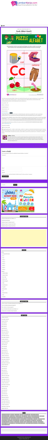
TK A (29, 29)
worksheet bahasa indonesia (20, 423)
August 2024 (4, 321)
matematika (35, 419)
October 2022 (4, 361)
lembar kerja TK (29, 419)
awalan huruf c (8, 129)
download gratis (37, 129)
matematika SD (4, 420)
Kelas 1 (3, 259)
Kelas (3, 252)
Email (3, 170)
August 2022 (4, 364)
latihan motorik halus (35, 416)
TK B (3, 257)
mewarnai (11, 421)
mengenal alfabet (38, 130)
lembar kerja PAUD (23, 419)
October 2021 (4, 382)
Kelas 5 (3, 267)
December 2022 (5, 357)
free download (12, 416)
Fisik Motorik (24, 29)
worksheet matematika (5, 424)
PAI (3, 290)
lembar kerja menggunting (15, 419)
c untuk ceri (27, 129)
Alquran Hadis (5, 275)
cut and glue (17, 414)
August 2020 (4, 408)
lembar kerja (9, 130)
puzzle (18, 131)
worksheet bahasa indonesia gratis (31, 423)
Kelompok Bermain (6, 253)
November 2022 (5, 359)
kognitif (29, 416)
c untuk (13, 129)
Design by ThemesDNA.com (24, 438)
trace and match (29, 421)
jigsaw (44, 129)
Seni (3, 294)
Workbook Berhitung (6, 220)
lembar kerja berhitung (27, 417)
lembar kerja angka (20, 417)
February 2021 (4, 397)
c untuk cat (22, 129)
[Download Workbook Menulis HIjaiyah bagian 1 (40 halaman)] (26, 211)
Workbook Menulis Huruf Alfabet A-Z (9, 218)
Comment (4, 155)
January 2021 (4, 399)
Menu (4, 25)
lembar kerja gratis (31, 130)
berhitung (12, 414)
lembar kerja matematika (6, 419)
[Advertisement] (24, 15)
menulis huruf (13, 131)
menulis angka (33, 420)
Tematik (3, 296)
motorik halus (16, 421)
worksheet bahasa (12, 423)
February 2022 (4, 375)
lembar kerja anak (15, 130)
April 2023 (4, 350)
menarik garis (10, 420)
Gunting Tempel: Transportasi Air (8, 222)
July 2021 (3, 388)
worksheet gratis (41, 423)
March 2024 (4, 330)
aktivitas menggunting (5, 414)
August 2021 (4, 386)
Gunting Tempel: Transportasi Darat (8, 225)
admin (17, 33)
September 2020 (5, 406)
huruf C (41, 129)
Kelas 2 (3, 261)
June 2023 (4, 346)
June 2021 (4, 390)
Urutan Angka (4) (10, 307)
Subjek (3, 271)
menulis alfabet (8, 131)
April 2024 (4, 328)
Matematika (4, 288)
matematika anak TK (41, 419)
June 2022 (4, 368)
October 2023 (4, 339)
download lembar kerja (34, 414)
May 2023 (4, 348)
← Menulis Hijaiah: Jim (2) (6, 146)
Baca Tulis (19, 29)
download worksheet (5, 416)
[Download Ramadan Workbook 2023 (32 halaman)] (10, 211)
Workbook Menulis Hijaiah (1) (10, 305)
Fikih (3, 282)
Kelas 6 (3, 269)
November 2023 (5, 337)
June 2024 (4, 324)
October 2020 (4, 404)
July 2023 (4, 344)
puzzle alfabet (22, 131)
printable (21, 421)
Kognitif (27, 29)
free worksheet (18, 416)
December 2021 (5, 379)
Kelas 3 (3, 263)
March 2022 (4, 373)
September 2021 (5, 384)
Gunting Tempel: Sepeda (12, 310)
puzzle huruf (27, 131)
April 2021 (4, 393)
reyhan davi (4, 310)
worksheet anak (40, 421)
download (31, 129)
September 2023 (5, 341)
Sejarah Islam (4, 292)
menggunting (22, 420)
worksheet (39, 131)
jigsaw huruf (4, 130)
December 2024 (5, 319)
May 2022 (4, 370)
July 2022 (4, 366)
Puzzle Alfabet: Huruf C (24, 31)
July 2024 (3, 322)
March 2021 (4, 395)
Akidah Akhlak (5, 273)
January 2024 (4, 333)
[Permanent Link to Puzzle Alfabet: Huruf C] (24, 65)
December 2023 (5, 335)
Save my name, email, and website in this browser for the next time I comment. (17, 174)
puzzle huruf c (33, 131)
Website (3, 172)
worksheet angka (5, 423)
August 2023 (4, 342)
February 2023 (4, 353)
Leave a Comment (29, 33)
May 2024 (3, 326)
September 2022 (5, 362)
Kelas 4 (3, 265)
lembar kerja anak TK (23, 130)
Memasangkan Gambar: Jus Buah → (40, 146)
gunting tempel (24, 416)
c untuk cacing (17, 129)
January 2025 (4, 317)
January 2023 (4, 355)
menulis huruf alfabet (5, 421)
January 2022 (4, 377)
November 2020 (5, 402)
